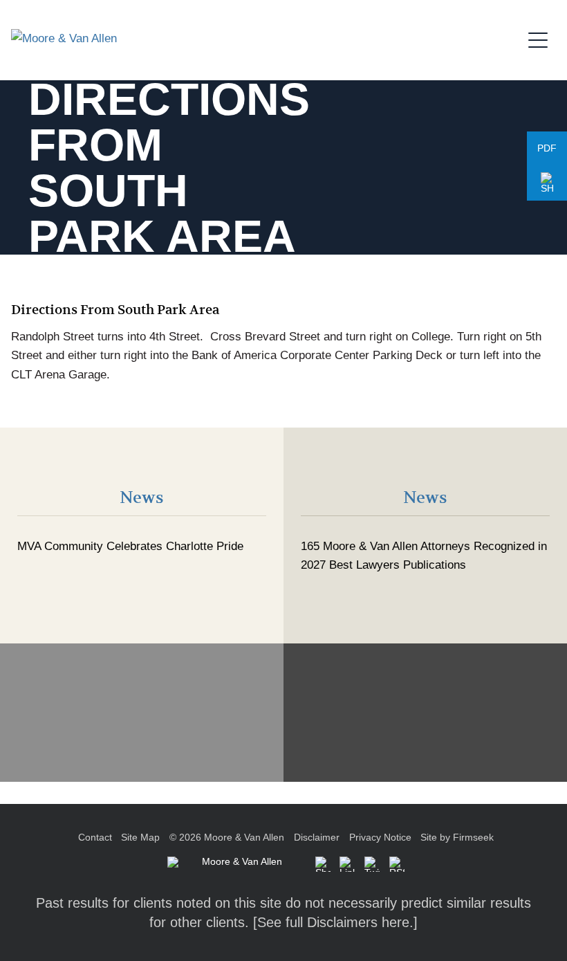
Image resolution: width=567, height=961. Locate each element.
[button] (547, 183)
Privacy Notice (380, 837)
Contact (95, 837)
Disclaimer (317, 837)
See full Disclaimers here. (335, 922)
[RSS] (397, 864)
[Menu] (542, 38)
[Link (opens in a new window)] (347, 864)
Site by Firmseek (457, 837)
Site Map (140, 837)
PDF (547, 148)
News (142, 498)
